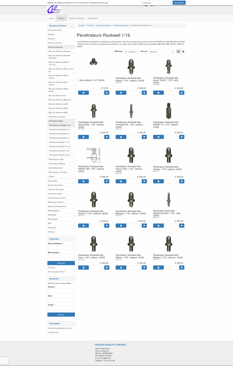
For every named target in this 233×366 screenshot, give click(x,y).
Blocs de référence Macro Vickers (58, 76)
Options (52, 176)
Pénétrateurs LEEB (56, 159)
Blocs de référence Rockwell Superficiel (59, 56)
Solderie (51, 34)
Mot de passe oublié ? (56, 271)
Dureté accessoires (55, 47)
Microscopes (53, 219)
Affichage (118, 51)
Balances (51, 38)
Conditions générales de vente (59, 328)
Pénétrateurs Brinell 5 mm (59, 150)
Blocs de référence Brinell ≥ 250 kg (61, 70)
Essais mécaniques (55, 185)
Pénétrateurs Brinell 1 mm (59, 142)
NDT (49, 223)
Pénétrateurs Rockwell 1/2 (59, 138)
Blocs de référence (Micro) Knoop (59, 90)
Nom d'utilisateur (55, 243)
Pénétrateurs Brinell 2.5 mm (60, 146)
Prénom (51, 287)
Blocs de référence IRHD (58, 112)
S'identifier (61, 263)
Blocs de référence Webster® (60, 99)
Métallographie (53, 210)
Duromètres (52, 181)
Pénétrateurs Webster (57, 163)
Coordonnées (53, 332)
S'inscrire (51, 267)
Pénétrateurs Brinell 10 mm (59, 155)
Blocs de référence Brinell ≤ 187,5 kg (59, 63)
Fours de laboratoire (56, 189)
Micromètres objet (55, 168)
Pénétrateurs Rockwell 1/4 (59, 133)
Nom (50, 296)
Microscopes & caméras (58, 172)
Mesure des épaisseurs (57, 206)
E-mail (50, 305)
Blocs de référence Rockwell (59, 51)
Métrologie (52, 215)
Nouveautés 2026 (55, 30)
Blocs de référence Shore (58, 108)
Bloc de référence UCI (57, 95)
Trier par (144, 51)
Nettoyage (52, 227)
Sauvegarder (179, 2)
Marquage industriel (55, 202)
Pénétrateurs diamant (57, 116)
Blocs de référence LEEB (58, 104)
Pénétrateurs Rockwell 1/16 (59, 125)
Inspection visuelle (55, 193)
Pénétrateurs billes (56, 121)
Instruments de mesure (57, 198)
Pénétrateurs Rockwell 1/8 (59, 129)
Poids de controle (54, 43)
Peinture (51, 232)
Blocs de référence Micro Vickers (58, 83)
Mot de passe (53, 252)
